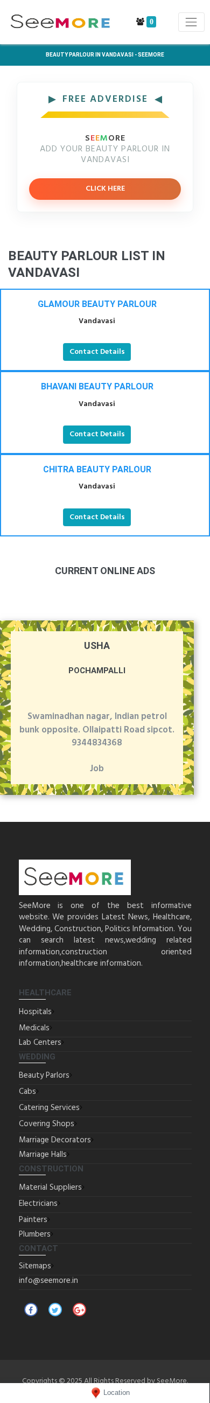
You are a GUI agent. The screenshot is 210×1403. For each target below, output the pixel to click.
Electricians (38, 1203)
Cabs (27, 1091)
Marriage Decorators (55, 1140)
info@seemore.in (48, 1280)
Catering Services (49, 1107)
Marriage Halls (43, 1154)
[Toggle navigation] (191, 21)
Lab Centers (40, 1042)
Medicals (34, 1028)
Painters (33, 1219)
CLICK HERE (105, 189)
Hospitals (35, 1012)
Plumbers (35, 1234)
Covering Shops (46, 1124)
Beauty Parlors (44, 1075)
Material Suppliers (50, 1187)
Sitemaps (35, 1266)
